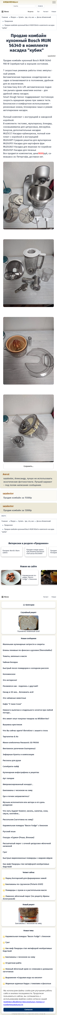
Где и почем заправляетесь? (16, 796)
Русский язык (9, 831)
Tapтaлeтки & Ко (10, 736)
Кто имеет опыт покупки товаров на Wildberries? (26, 718)
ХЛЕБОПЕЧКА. (10, 2)
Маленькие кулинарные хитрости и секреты (24, 644)
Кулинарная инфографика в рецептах (21, 772)
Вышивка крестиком (12, 724)
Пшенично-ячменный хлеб (28, 631)
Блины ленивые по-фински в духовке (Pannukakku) (27, 650)
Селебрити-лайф (11, 766)
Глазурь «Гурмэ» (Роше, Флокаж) (18, 837)
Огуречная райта (13, 963)
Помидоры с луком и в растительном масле (26, 890)
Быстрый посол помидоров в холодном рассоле (26, 668)
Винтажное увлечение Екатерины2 (19, 748)
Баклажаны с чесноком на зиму (17, 790)
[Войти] (23, 2)
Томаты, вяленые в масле (15, 656)
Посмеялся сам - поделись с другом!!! (20, 686)
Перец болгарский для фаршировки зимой (25, 878)
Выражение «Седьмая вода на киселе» (23, 977)
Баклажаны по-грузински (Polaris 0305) (24, 884)
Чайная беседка (10, 662)
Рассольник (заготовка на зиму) (18, 819)
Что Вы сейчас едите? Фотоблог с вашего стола (25, 730)
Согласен (28, 1009)
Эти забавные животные (14, 698)
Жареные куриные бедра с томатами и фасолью (28, 983)
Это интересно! (10, 680)
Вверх (3, 516)
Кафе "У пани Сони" (12, 704)
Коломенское (9, 674)
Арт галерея (8, 778)
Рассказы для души (12, 760)
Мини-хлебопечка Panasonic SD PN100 (21, 742)
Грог (5, 852)
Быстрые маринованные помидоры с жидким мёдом (27, 858)
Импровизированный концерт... (18, 784)
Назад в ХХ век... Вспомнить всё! (18, 692)
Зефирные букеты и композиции (18, 754)
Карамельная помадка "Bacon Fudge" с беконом (25, 825)
